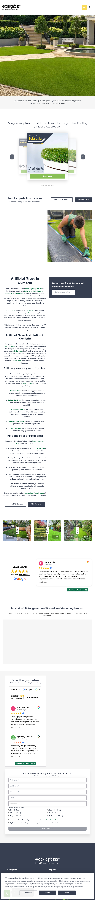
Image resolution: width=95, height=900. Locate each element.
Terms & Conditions (52, 820)
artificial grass (17, 351)
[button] (27, 689)
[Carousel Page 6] (49, 185)
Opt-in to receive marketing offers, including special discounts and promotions (35, 823)
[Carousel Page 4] (46, 185)
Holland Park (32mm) (56, 816)
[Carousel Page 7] (51, 185)
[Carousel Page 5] (48, 185)
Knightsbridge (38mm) (17, 816)
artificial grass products (33, 289)
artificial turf (31, 313)
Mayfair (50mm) (15, 810)
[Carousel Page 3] (45, 185)
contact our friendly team (34, 493)
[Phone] (90, 7)
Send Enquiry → (47, 828)
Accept (67, 892)
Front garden (10, 310)
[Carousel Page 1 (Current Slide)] (42, 185)
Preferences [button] (79, 887)
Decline (47, 892)
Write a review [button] (32, 697)
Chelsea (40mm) (15, 813)
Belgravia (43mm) (55, 810)
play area (30, 310)
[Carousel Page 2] (43, 185)
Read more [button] (68, 582)
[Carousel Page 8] (53, 185)
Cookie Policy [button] (29, 887)
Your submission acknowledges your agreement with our (34, 820)
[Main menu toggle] (84, 7)
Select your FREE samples (16, 807)
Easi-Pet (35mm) (54, 813)
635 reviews (24, 574)
